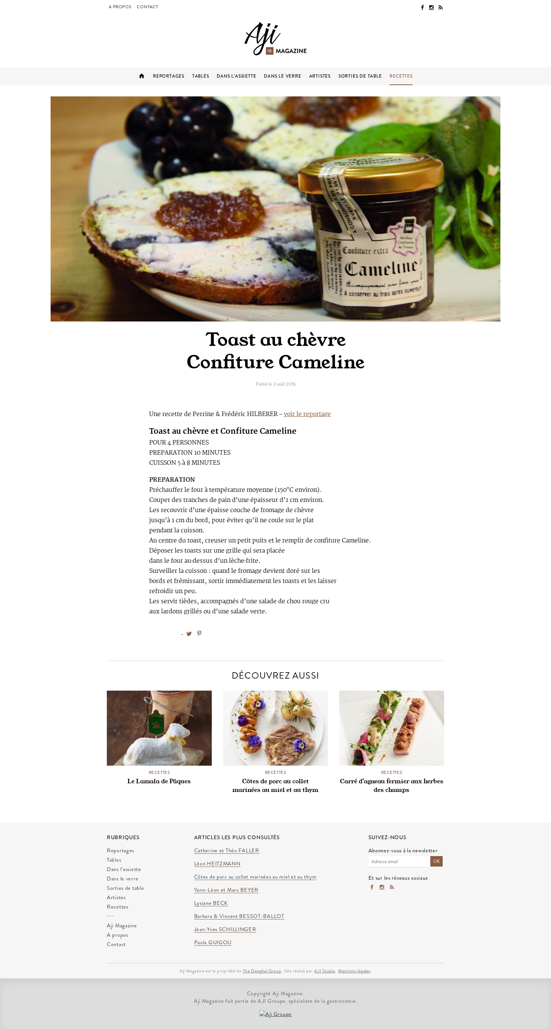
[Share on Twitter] (189, 633)
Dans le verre (282, 76)
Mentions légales (354, 971)
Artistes (320, 76)
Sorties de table (360, 76)
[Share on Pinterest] (199, 633)
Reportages (168, 76)
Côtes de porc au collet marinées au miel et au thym (275, 785)
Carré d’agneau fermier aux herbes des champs (391, 785)
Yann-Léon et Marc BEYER (226, 890)
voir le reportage (307, 414)
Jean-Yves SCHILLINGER (225, 930)
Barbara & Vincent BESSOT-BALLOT (239, 916)
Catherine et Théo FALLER (226, 851)
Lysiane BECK (211, 903)
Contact (147, 7)
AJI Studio (324, 971)
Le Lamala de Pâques (159, 781)
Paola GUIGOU (213, 943)
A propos (120, 7)
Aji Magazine (141, 76)
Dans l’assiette (236, 76)
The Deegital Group (262, 971)
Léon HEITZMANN (217, 864)
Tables (200, 76)
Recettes (400, 76)
